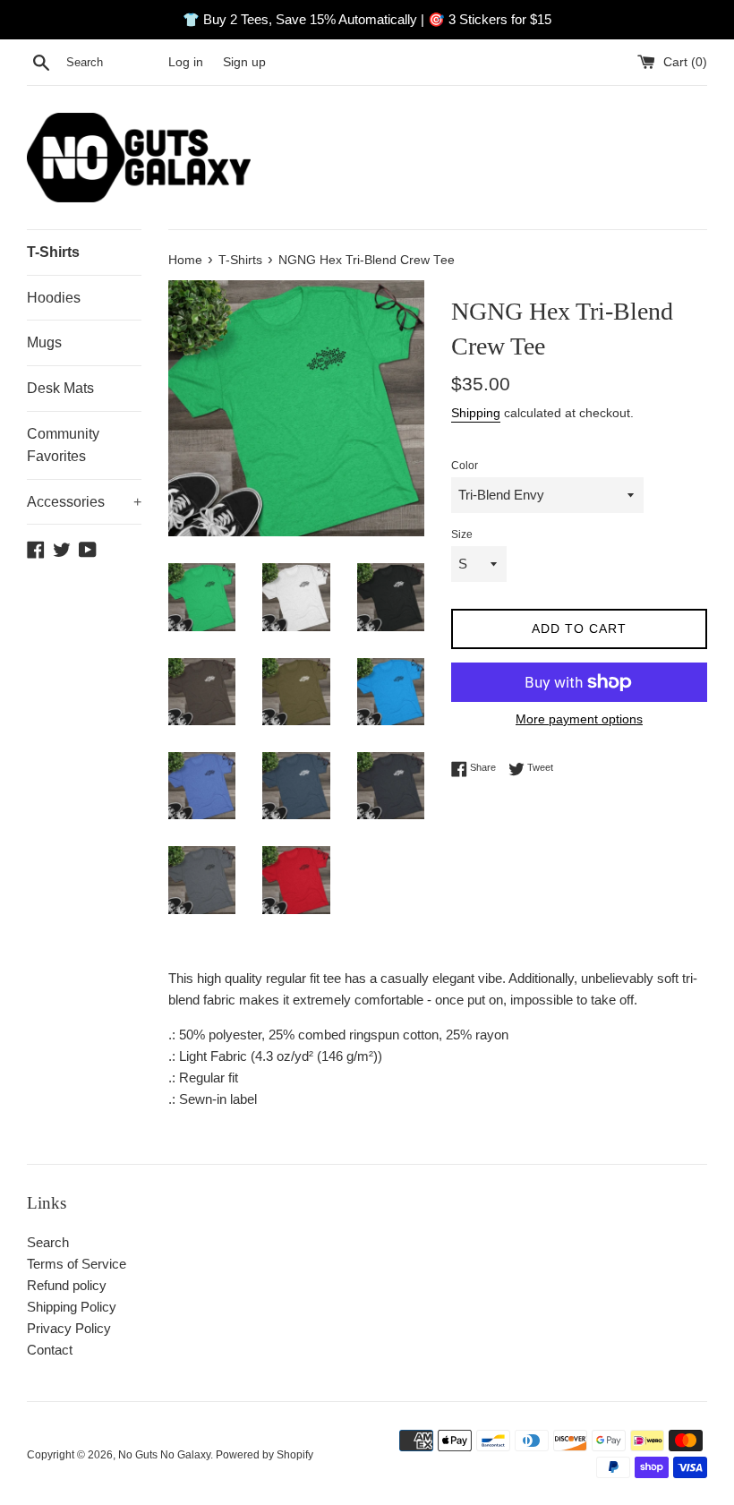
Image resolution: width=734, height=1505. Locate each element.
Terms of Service (76, 1263)
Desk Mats (60, 388)
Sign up (244, 62)
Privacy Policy (69, 1328)
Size (462, 534)
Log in (185, 62)
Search (48, 1242)
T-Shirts (53, 252)
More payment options (579, 719)
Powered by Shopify (264, 1455)
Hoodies (54, 297)
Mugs (44, 342)
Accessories (84, 501)
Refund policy (67, 1285)
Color (464, 465)
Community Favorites (63, 445)
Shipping (475, 413)
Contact (50, 1349)
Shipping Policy (71, 1306)
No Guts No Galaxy (164, 1455)
